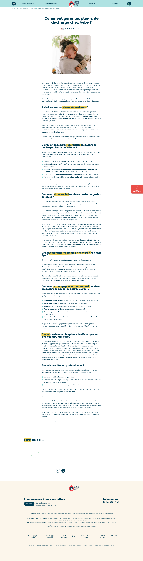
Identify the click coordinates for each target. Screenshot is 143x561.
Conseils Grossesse (52, 522)
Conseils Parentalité (62, 522)
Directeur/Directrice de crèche (108, 518)
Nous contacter (64, 536)
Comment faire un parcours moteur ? (89, 525)
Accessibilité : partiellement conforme (104, 545)
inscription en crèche (51, 3)
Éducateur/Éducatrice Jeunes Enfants (91, 518)
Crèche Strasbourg (63, 516)
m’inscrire (29, 503)
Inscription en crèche (52, 513)
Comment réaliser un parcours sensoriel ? (61, 526)
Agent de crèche (77, 518)
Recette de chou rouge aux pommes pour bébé (84, 526)
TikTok (118, 502)
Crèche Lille (75, 513)
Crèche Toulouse (99, 513)
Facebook (115, 502)
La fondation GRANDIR (32, 536)
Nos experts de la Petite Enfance (38, 522)
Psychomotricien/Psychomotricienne (63, 520)
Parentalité (33, 8)
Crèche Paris (68, 513)
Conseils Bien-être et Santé (85, 522)
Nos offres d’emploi (42, 518)
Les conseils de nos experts (23, 8)
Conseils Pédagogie (73, 522)
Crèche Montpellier (108, 513)
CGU (51, 545)
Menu (14, 4)
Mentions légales (88, 545)
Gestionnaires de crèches (87, 536)
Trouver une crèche (41, 513)
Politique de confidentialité (74, 545)
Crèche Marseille (88, 516)
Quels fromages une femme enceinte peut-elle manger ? (39, 525)
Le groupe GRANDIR (50, 536)
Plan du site (114, 536)
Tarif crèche (61, 513)
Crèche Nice (80, 516)
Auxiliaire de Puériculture (66, 518)
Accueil (74, 4)
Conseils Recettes (111, 522)
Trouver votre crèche (28, 3)
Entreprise (92, 3)
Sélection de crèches (129, 4)
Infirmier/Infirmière (84, 520)
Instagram (104, 502)
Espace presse (102, 536)
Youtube (111, 502)
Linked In (107, 502)
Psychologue (76, 520)
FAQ (73, 536)
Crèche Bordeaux (90, 513)
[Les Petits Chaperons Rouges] (71, 490)
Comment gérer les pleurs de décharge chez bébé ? (66, 525)
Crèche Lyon (82, 513)
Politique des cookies (60, 545)
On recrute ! (115, 3)
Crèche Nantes (54, 516)
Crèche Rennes (72, 516)
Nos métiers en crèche (53, 518)
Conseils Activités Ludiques (99, 522)
